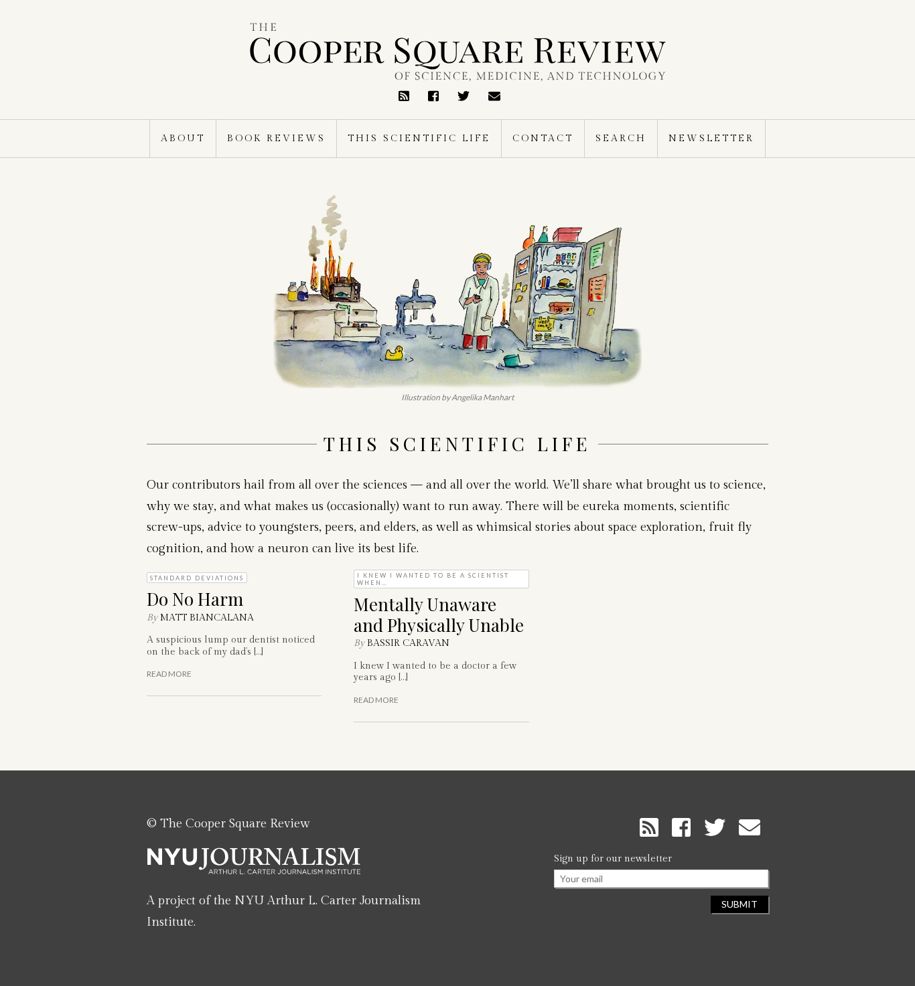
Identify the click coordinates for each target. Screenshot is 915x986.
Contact (542, 138)
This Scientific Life (419, 138)
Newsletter (711, 138)
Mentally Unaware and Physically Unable (439, 614)
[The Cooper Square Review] (457, 52)
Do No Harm (195, 598)
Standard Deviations (197, 578)
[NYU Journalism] (254, 866)
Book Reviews (276, 138)
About (183, 138)
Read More (169, 674)
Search (620, 138)
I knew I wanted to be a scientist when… (433, 579)
